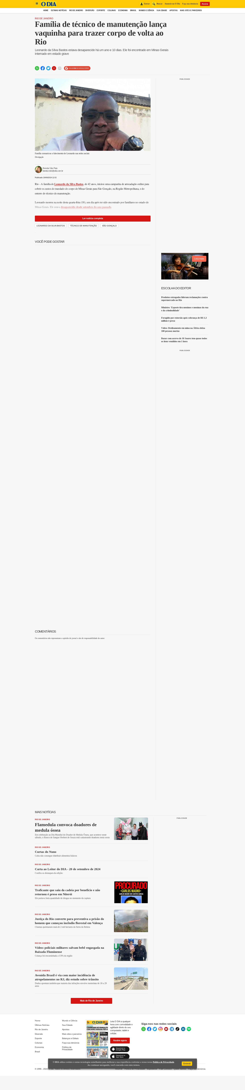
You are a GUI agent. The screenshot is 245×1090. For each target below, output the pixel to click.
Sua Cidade (162, 10)
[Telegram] (172, 1029)
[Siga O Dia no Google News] (77, 68)
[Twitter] (155, 1029)
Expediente (152, 1069)
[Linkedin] (183, 1029)
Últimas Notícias (59, 10)
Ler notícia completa (92, 218)
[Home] (49, 6)
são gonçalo (109, 226)
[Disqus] (93, 677)
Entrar (147, 4)
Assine (205, 4)
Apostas (173, 10)
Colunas (111, 10)
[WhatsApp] (143, 1029)
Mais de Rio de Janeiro (91, 1000)
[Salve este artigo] (54, 68)
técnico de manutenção (83, 226)
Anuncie (118, 1069)
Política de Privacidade (67, 1048)
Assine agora (120, 1040)
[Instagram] (160, 1029)
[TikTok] (177, 1029)
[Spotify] (189, 1029)
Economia (122, 10)
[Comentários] (60, 68)
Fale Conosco (165, 1069)
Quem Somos (180, 1069)
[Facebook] (149, 1029)
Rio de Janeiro (76, 10)
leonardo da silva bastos (50, 226)
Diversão (89, 10)
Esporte (101, 10)
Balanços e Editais (70, 1038)
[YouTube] (166, 1029)
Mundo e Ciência (146, 10)
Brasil (133, 10)
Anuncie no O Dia (172, 4)
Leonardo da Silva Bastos (68, 184)
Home (45, 10)
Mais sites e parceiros (72, 1034)
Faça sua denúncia (190, 4)
